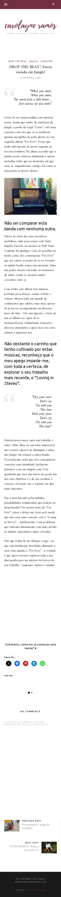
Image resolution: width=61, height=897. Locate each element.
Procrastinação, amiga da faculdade (35, 826)
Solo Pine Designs (35, 890)
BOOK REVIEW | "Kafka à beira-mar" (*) (24, 848)
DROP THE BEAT (17, 61)
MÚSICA (33, 61)
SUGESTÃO (47, 61)
